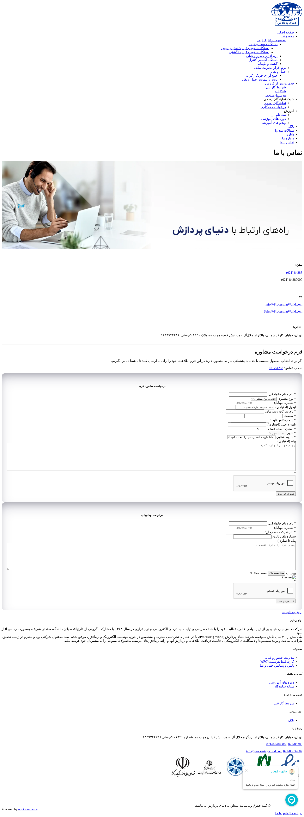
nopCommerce (27, 809)
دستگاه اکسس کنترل (263, 60)
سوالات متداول (284, 130)
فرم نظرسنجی (276, 95)
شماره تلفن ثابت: (281, 420)
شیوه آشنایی (284, 437)
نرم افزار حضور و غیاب (262, 56)
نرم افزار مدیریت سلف (270, 67)
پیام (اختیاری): (286, 441)
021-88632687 (292, 751)
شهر (290, 433)
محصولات (287, 36)
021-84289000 (276, 744)
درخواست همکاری (273, 107)
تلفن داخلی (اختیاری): (281, 424)
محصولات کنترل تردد (271, 40)
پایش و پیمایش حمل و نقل (260, 79)
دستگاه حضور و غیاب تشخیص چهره (245, 48)
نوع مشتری (285, 398)
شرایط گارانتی (276, 87)
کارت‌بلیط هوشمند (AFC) (277, 661)
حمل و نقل (278, 71)
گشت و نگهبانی (267, 63)
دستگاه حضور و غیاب (263, 44)
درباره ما (288, 138)
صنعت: (288, 415)
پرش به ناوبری (292, 612)
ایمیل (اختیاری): (285, 407)
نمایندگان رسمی (275, 103)
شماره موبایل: (283, 402)
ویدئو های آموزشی (273, 122)
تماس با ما (287, 142)
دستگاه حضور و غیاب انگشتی (249, 52)
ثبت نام (281, 115)
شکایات (280, 91)
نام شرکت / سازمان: (279, 411)
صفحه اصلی (285, 32)
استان (289, 429)
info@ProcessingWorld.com (284, 304)
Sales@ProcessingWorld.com (283, 311)
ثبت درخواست (286, 493)
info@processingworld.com (264, 751)
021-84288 (276, 368)
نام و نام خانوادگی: (280, 394)
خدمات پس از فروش (279, 83)
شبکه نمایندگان (283, 686)
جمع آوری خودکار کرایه (262, 75)
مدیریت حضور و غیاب (279, 657)
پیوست (291, 573)
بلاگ (291, 126)
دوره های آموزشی (273, 118)
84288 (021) (294, 272)
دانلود (290, 134)
